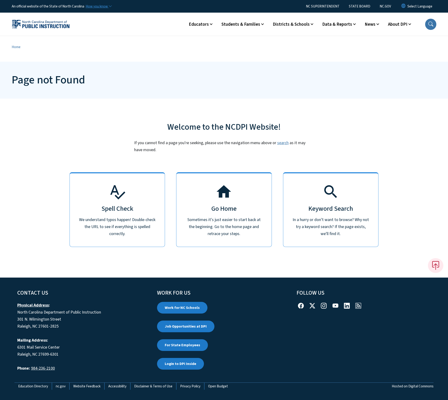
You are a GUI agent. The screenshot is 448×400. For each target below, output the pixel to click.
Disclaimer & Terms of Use (153, 386)
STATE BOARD (359, 6)
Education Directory (33, 386)
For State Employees (182, 345)
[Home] (41, 18)
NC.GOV (385, 6)
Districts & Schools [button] (291, 24)
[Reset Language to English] (403, 6)
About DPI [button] (397, 24)
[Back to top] (435, 265)
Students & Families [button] (240, 24)
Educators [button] (199, 24)
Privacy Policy (190, 386)
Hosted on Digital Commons (413, 386)
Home (16, 47)
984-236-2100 (43, 368)
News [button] (370, 24)
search (283, 143)
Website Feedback (87, 386)
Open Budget (218, 386)
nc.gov (61, 386)
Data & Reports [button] (337, 24)
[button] (430, 24)
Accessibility (117, 386)
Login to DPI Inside (180, 363)
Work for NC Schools (182, 307)
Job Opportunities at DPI (186, 326)
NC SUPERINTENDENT (323, 6)
